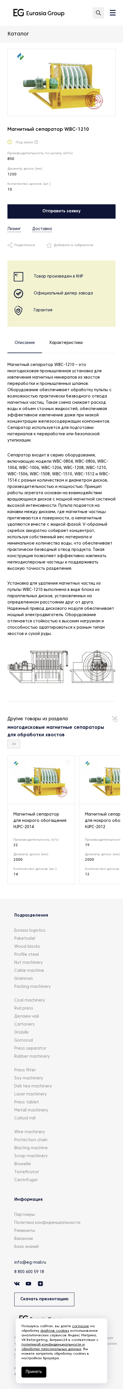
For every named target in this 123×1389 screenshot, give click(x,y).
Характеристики (66, 343)
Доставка (42, 229)
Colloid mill (24, 1118)
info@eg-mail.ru (30, 1263)
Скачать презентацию (44, 1299)
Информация (28, 1200)
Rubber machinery (32, 1056)
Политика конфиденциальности (47, 1223)
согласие (80, 1326)
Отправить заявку (61, 211)
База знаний (26, 1247)
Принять (34, 1372)
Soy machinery (28, 1078)
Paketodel (24, 939)
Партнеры (24, 1215)
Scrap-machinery (30, 1156)
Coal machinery (29, 1000)
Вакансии (23, 1239)
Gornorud (23, 1040)
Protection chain (30, 1140)
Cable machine (29, 971)
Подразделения (31, 915)
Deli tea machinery (33, 1086)
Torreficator (26, 1172)
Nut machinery (28, 963)
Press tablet (26, 1102)
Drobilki (21, 1032)
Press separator (30, 1048)
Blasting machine (31, 1148)
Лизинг (14, 229)
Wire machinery (29, 1132)
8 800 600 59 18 (29, 1272)
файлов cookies (54, 1331)
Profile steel (26, 955)
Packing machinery (32, 987)
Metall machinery (31, 1110)
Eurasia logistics (29, 931)
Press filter (25, 1070)
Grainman (23, 979)
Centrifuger (26, 1180)
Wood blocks (27, 947)
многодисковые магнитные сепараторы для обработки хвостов (55, 731)
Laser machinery (30, 1094)
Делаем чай (26, 1016)
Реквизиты (24, 1231)
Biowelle (22, 1164)
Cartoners (24, 1024)
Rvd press (23, 1008)
